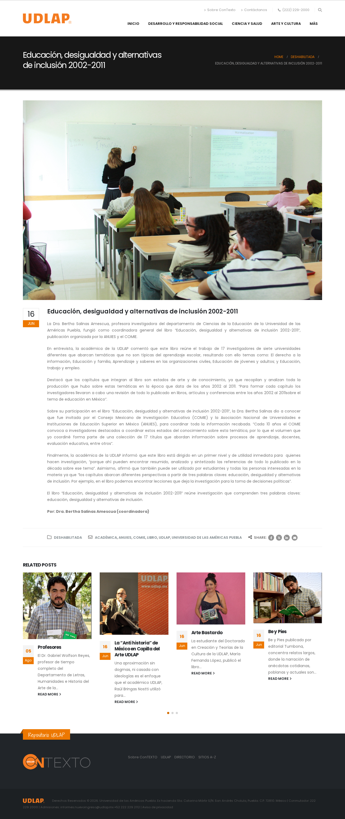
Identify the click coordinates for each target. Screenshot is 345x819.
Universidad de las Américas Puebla (207, 537)
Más (314, 23)
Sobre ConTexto (221, 10)
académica (106, 537)
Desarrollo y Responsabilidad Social (185, 23)
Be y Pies (277, 631)
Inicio (133, 23)
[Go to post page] (57, 605)
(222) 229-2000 (295, 10)
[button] (320, 10)
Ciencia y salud (247, 23)
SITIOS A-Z (207, 757)
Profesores (49, 647)
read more (48, 694)
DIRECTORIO (185, 757)
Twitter (279, 538)
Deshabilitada (68, 537)
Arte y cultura (286, 23)
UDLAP (164, 537)
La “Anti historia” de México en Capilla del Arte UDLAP (137, 649)
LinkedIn (287, 538)
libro (152, 537)
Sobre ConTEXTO (142, 757)
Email (295, 538)
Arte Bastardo (206, 632)
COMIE (139, 537)
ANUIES (125, 537)
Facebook (271, 538)
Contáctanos (255, 10)
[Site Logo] (47, 18)
